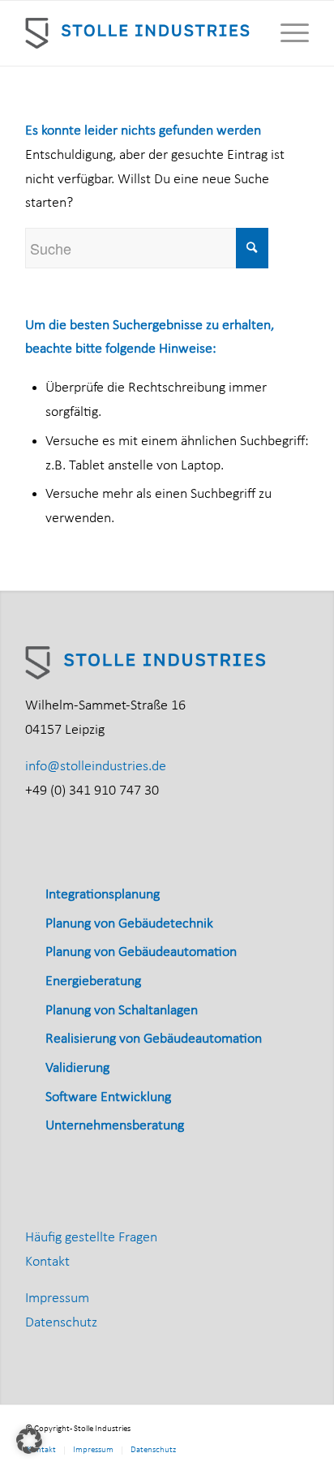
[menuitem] (286, 33)
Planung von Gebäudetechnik (129, 924)
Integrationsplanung (102, 894)
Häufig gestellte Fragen (91, 1237)
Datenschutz (61, 1323)
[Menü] (286, 33)
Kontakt (47, 1262)
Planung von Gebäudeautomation (141, 952)
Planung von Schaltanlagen (121, 1010)
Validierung (77, 1068)
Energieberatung (93, 981)
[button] (29, 1441)
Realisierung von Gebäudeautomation (153, 1039)
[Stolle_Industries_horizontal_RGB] (138, 33)
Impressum (57, 1298)
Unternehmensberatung (114, 1126)
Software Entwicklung (108, 1097)
